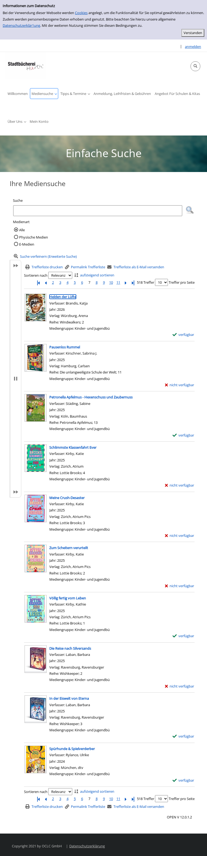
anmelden (193, 46)
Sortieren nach (35, 275)
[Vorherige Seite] (45, 282)
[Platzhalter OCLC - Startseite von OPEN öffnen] (25, 65)
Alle (22, 229)
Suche (18, 200)
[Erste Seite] (38, 282)
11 (118, 282)
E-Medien (26, 244)
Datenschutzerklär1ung (21, 25)
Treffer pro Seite (182, 282)
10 (111, 282)
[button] (195, 66)
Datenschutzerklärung (87, 846)
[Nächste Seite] (125, 282)
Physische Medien (33, 237)
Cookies (81, 12)
